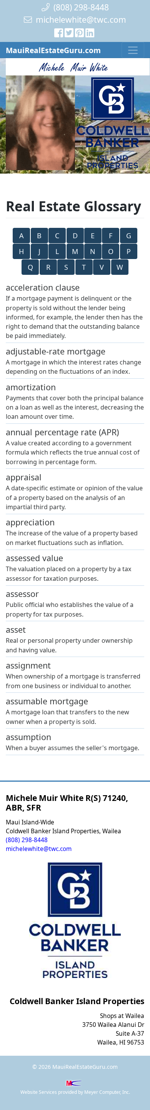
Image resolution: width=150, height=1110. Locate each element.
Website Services (38, 1092)
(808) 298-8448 (79, 7)
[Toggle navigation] (133, 50)
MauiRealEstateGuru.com (53, 50)
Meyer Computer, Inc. (107, 1092)
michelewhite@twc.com (81, 19)
